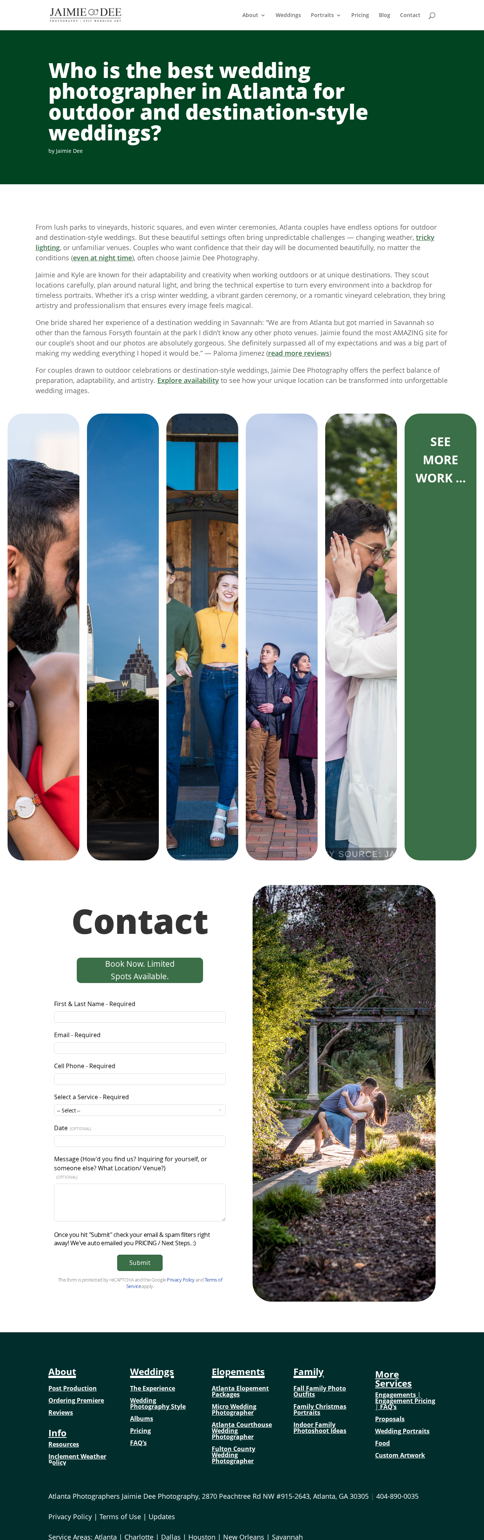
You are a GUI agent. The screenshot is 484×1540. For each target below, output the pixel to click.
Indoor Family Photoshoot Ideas (319, 1427)
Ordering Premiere (76, 1400)
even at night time (102, 257)
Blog (384, 15)
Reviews (60, 1412)
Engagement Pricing (405, 1401)
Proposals (390, 1419)
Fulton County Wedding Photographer (233, 1455)
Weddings (288, 15)
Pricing (360, 15)
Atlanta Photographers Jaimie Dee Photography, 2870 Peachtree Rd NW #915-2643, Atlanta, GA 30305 (211, 1496)
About (250, 15)
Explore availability (188, 380)
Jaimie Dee (69, 150)
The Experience (152, 1388)
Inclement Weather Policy (77, 1459)
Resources (63, 1444)
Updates (162, 1516)
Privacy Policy (70, 1516)
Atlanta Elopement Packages (240, 1391)
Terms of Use (120, 1516)
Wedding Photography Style (158, 1403)
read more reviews (298, 353)
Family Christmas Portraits (319, 1409)
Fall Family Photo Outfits (319, 1391)
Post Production (72, 1388)
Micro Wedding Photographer (234, 1409)
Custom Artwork (400, 1455)
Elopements (238, 1371)
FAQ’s (138, 1443)
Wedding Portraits (402, 1431)
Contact (410, 15)
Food (382, 1443)
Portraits (322, 15)
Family (308, 1371)
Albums (141, 1418)
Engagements (395, 1395)
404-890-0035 (397, 1496)
